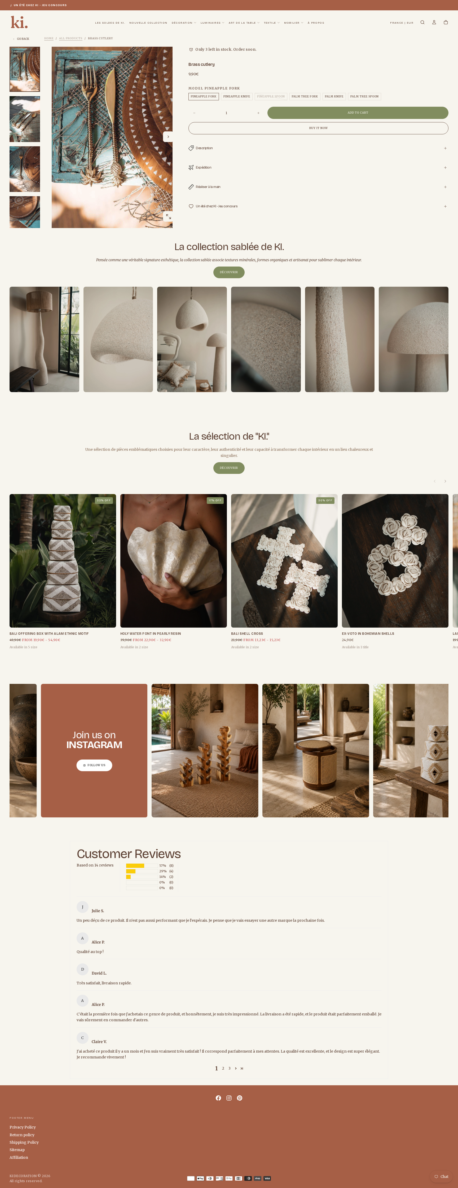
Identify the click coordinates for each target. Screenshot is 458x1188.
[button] (401, 23)
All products (70, 38)
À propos (316, 22)
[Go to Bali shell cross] (284, 561)
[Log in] (434, 23)
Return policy (22, 1135)
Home (49, 38)
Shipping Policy (24, 1142)
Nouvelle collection (148, 22)
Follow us (27, 765)
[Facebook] (218, 1098)
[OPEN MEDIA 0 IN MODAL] (168, 216)
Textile (270, 22)
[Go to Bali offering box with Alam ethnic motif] (63, 561)
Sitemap (17, 1149)
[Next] (445, 481)
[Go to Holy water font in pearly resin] (173, 561)
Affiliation (19, 1157)
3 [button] (229, 1068)
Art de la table (242, 22)
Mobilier (292, 22)
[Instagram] (229, 1098)
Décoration (182, 22)
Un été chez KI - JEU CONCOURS (40, 5)
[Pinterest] (239, 1098)
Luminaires (211, 22)
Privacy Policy (23, 1127)
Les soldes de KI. (110, 22)
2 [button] (223, 1068)
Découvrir (229, 272)
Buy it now (318, 128)
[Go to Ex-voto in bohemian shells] (395, 561)
